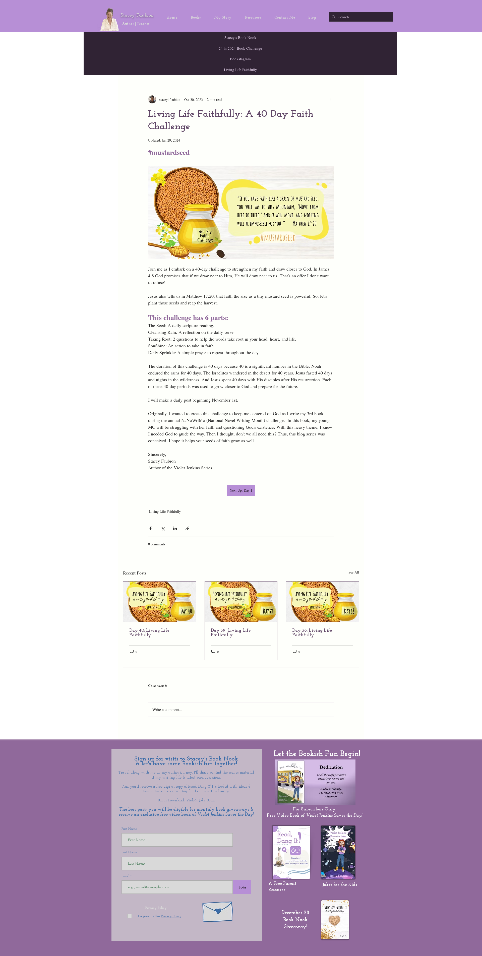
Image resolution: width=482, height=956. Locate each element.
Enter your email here (171, 513)
